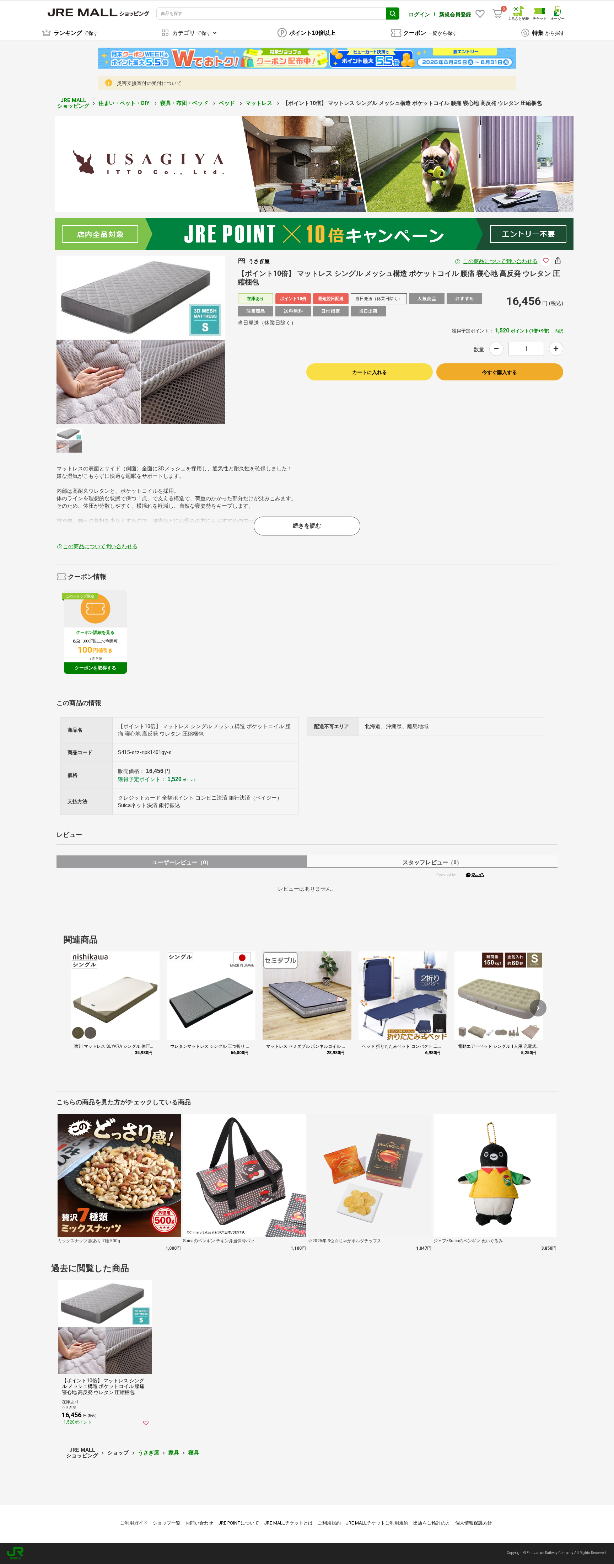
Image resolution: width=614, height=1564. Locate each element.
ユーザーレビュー (181, 862)
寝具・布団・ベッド (185, 103)
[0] (497, 13)
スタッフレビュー (432, 862)
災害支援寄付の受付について (149, 83)
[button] (538, 1008)
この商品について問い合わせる (500, 261)
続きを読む (307, 525)
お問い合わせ (199, 1523)
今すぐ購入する (499, 372)
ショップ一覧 (167, 1523)
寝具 (193, 1453)
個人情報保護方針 (473, 1523)
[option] (140, 340)
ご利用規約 (329, 1523)
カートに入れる (369, 372)
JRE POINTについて (238, 1523)
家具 (173, 1453)
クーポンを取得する (95, 668)
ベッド (227, 103)
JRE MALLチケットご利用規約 (377, 1523)
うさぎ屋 (148, 1453)
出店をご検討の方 (431, 1523)
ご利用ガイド (134, 1523)
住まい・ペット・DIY (124, 103)
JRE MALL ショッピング (73, 103)
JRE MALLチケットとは (288, 1523)
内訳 (559, 331)
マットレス (260, 103)
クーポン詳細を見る (95, 632)
